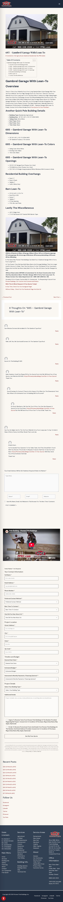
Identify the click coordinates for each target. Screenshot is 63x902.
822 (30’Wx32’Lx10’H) (9, 778)
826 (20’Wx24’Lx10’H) (9, 767)
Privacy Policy (29, 751)
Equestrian (20, 846)
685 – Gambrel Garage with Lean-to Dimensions (22, 66)
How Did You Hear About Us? (14, 614)
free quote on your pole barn (40, 107)
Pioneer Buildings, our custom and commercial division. (22, 281)
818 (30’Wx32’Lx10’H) (9, 790)
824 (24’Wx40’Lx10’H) (9, 773)
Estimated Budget (11, 668)
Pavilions (20, 848)
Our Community (38, 858)
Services (4, 859)
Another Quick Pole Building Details (19, 64)
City (6, 633)
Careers (35, 856)
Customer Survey (38, 868)
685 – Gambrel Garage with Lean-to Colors (21, 68)
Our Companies (6, 870)
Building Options (22, 866)
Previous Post (7, 297)
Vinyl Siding (20, 858)
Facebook (6, 802)
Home (3, 857)
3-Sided (19, 838)
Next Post (57, 297)
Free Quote (5, 872)
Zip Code (8, 649)
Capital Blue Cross (38, 864)
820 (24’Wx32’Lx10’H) (9, 784)
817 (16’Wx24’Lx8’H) (9, 793)
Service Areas (37, 860)
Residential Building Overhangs (18, 71)
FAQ (18, 870)
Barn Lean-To (13, 73)
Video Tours (36, 862)
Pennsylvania (37, 836)
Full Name (8, 575)
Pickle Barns (21, 856)
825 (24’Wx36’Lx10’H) (9, 770)
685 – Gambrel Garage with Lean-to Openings (22, 70)
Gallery (4, 863)
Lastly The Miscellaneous (16, 75)
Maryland (36, 842)
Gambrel (26, 56)
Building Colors (21, 868)
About (3, 866)
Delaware (36, 848)
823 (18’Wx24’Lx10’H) (9, 775)
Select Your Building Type (13, 687)
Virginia (35, 844)
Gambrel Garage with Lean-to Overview (18, 62)
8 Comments (9, 56)
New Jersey (36, 838)
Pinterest (5, 814)
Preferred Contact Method (13, 598)
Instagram (6, 805)
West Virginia (37, 846)
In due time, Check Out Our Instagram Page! (19, 286)
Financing (4, 865)
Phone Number (10, 590)
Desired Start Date (11, 660)
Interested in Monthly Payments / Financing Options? (21, 675)
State (7, 641)
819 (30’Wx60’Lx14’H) (9, 787)
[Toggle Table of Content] (33, 60)
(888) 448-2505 (54, 878)
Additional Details (10, 695)
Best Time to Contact (12, 606)
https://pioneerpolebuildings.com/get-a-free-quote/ (40, 376)
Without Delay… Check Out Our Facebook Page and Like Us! (23, 289)
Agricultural (19, 56)
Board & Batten (22, 852)
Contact (4, 868)
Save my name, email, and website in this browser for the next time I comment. (31, 501)
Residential (32, 56)
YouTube (5, 817)
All (15, 56)
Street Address (10, 625)
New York (36, 840)
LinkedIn (5, 808)
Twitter (5, 811)
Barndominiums (22, 840)
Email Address (9, 583)
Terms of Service (37, 751)
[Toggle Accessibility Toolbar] (3, 898)
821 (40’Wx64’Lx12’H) (9, 781)
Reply (57, 331)
